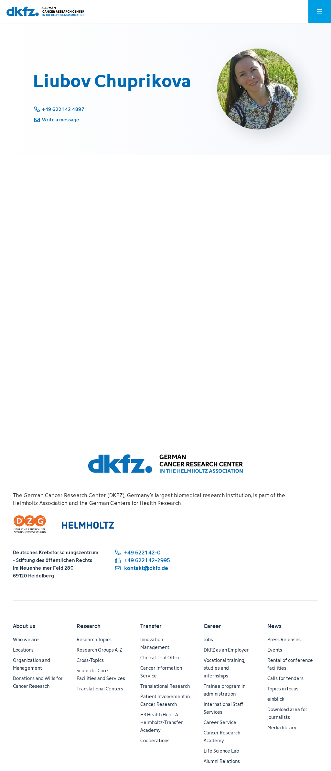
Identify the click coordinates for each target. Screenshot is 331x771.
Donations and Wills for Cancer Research (38, 682)
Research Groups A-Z (99, 650)
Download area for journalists (287, 713)
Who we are (26, 639)
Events (274, 650)
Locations (23, 650)
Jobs (208, 639)
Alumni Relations (222, 761)
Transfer (151, 626)
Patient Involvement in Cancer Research (165, 700)
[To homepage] (45, 11)
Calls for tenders (285, 678)
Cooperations (154, 740)
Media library (281, 727)
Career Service (220, 722)
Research (89, 626)
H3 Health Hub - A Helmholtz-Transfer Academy (161, 722)
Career (212, 626)
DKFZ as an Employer (226, 650)
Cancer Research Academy (222, 736)
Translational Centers (100, 688)
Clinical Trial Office (160, 657)
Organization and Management (31, 664)
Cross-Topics (90, 660)
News (274, 626)
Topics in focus (282, 688)
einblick (275, 699)
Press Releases (284, 639)
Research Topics (94, 639)
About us (24, 626)
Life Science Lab (221, 750)
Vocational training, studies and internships (224, 667)
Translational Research (165, 686)
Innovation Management (154, 643)
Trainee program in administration (224, 690)
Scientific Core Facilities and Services (101, 674)
